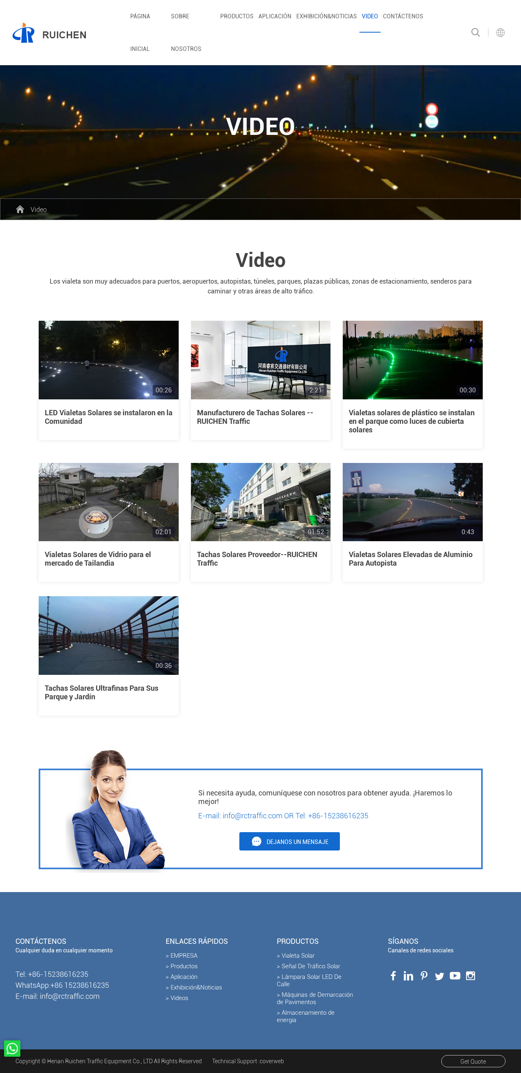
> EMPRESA (181, 955)
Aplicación (274, 16)
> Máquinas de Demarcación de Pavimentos (315, 998)
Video (370, 16)
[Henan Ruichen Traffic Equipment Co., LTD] (49, 32)
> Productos (182, 966)
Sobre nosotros (186, 32)
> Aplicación (181, 976)
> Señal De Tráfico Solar (308, 966)
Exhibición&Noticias (326, 16)
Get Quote (473, 1061)
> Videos (177, 998)
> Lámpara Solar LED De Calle (309, 980)
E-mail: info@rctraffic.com (240, 815)
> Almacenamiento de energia (306, 1016)
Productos (237, 16)
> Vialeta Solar (296, 955)
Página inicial (140, 32)
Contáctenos (403, 16)
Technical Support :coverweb (248, 1061)
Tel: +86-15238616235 (332, 815)
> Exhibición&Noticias (194, 987)
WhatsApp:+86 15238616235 (62, 985)
